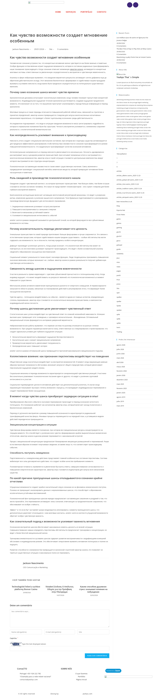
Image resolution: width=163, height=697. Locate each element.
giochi (119, 232)
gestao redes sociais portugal (138, 119)
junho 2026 (120, 354)
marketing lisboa (122, 127)
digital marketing (143, 102)
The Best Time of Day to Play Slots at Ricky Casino (134, 49)
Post (118, 280)
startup (125, 141)
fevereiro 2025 (122, 388)
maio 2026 (120, 358)
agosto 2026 (121, 345)
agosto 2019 (121, 397)
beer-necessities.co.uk (124, 201)
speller (119, 301)
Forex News (121, 214)
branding (126, 99)
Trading (119, 332)
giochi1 (119, 236)
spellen (119, 297)
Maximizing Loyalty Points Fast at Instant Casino (134, 57)
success (130, 141)
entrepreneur (133, 108)
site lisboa (146, 136)
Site (50, 49)
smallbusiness (126, 139)
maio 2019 (120, 406)
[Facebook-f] (135, 5)
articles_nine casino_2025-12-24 (128, 184)
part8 (118, 275)
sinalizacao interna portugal (133, 136)
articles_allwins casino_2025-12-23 (128, 175)
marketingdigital (131, 125)
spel (118, 293)
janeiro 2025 (121, 393)
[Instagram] (129, 5)
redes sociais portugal (131, 133)
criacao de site (139, 99)
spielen (119, 310)
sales (140, 133)
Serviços (71, 12)
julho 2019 (120, 401)
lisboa (149, 119)
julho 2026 (120, 349)
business (132, 99)
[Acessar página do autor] (14, 566)
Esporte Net (121, 210)
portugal (130, 130)
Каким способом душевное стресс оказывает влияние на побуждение (93, 589)
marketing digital (142, 125)
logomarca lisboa (131, 122)
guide (119, 249)
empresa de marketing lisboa (138, 105)
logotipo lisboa (121, 125)
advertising (120, 99)
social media (135, 139)
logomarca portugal (143, 122)
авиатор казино (76, 69)
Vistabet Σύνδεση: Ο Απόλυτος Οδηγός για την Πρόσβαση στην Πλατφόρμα (60, 589)
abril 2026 (120, 362)
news (118, 267)
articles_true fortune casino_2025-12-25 (130, 193)
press (118, 284)
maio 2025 (120, 384)
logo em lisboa (121, 122)
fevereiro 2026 (122, 371)
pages (119, 271)
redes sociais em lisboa (140, 130)
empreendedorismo (123, 105)
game (119, 219)
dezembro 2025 (122, 380)
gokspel (119, 245)
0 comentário (62, 49)
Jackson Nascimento (21, 49)
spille (118, 319)
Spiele (119, 306)
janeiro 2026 (121, 375)
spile (118, 314)
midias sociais (143, 127)
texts (118, 327)
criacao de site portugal (130, 102)
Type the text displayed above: (34, 644)
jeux (118, 258)
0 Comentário (121, 46)
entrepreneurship (142, 108)
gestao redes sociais (140, 116)
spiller (119, 323)
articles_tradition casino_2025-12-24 (129, 188)
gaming (119, 227)
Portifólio (86, 12)
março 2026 (121, 367)
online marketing (122, 130)
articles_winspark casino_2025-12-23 (129, 197)
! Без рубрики (122, 154)
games (119, 223)
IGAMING (120, 254)
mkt (149, 127)
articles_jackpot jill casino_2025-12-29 (130, 180)
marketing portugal (133, 127)
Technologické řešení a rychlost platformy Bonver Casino (26, 588)
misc (118, 262)
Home (58, 12)
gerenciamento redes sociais (125, 111)
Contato (101, 12)
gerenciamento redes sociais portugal (132, 113)
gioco (118, 241)
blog (118, 206)
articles (119, 171)
